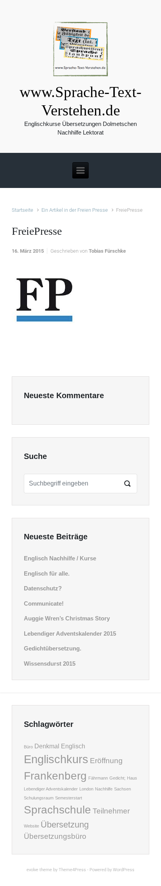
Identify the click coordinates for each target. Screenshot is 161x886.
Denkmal (46, 746)
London (86, 789)
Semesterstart (68, 798)
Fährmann (98, 778)
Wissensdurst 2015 (49, 663)
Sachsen (122, 789)
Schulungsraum (39, 798)
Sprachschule (57, 810)
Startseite (22, 210)
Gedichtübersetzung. (52, 648)
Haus (132, 778)
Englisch (73, 746)
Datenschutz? (43, 588)
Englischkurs (56, 759)
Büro (28, 746)
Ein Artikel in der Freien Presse (74, 210)
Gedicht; (117, 778)
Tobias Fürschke (107, 251)
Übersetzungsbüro (55, 836)
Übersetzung (65, 824)
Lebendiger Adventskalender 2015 (70, 633)
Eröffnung (106, 761)
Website (31, 826)
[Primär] (80, 170)
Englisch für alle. (47, 573)
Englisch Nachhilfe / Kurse (60, 558)
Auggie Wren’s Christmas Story (67, 618)
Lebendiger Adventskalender (51, 789)
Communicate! (44, 603)
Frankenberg (55, 776)
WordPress (123, 869)
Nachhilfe (104, 789)
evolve (32, 869)
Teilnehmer (111, 811)
